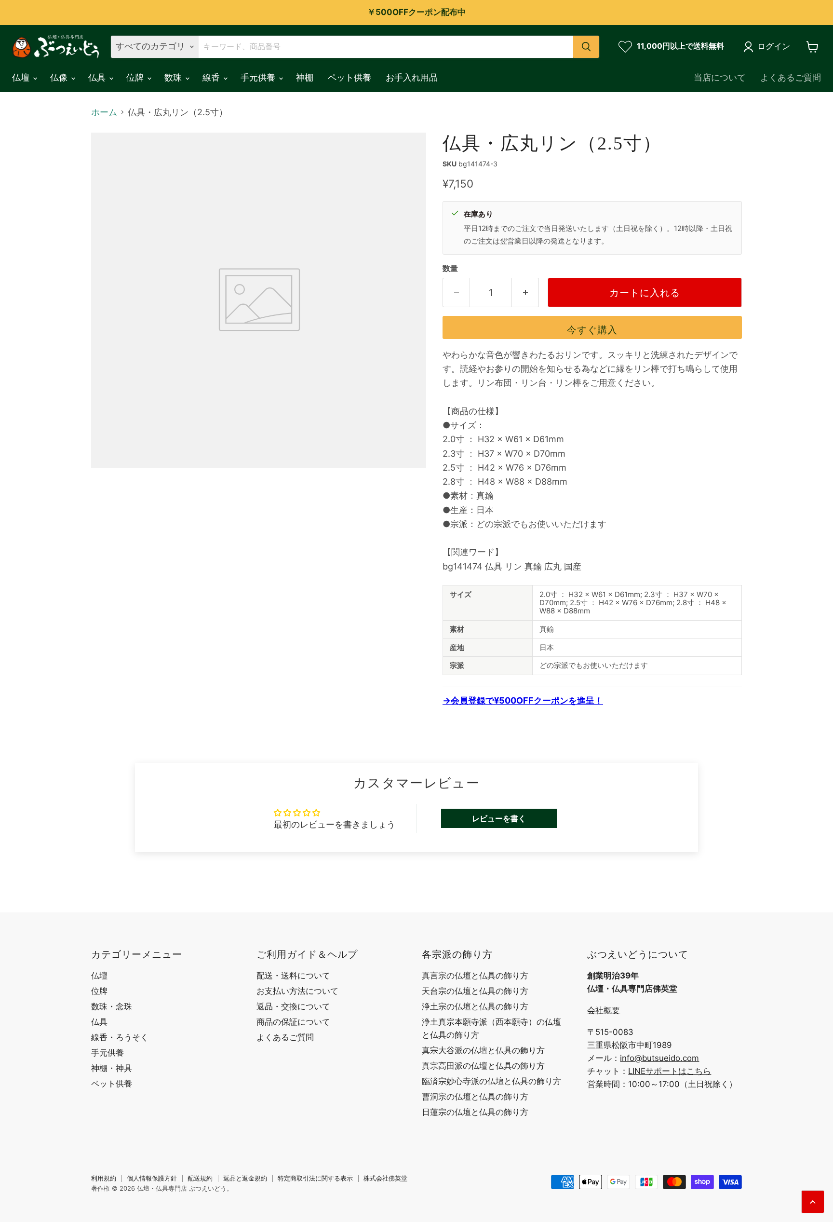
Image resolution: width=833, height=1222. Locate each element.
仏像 (60, 77)
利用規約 (103, 1178)
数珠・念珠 (111, 1006)
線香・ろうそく (119, 1037)
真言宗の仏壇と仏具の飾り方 (475, 975)
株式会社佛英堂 (385, 1178)
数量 (450, 268)
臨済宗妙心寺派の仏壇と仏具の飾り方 (491, 1081)
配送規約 (200, 1178)
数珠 (174, 77)
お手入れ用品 (412, 77)
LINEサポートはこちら (669, 1071)
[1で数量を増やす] (525, 292)
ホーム (104, 112)
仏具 (98, 77)
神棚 (304, 77)
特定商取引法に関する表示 (315, 1178)
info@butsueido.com (659, 1058)
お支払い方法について (297, 991)
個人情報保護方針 (152, 1178)
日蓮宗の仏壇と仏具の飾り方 (475, 1112)
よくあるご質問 (790, 77)
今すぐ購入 (592, 330)
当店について (720, 77)
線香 (212, 77)
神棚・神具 (111, 1068)
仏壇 (22, 77)
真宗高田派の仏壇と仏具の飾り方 (483, 1066)
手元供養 (259, 77)
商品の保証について (293, 1022)
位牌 (136, 77)
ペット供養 (349, 77)
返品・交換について (293, 1006)
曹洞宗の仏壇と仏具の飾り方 (475, 1096)
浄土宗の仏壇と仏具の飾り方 (475, 1006)
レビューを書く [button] (499, 818)
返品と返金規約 (245, 1178)
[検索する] (586, 47)
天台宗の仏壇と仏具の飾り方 (475, 991)
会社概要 (603, 1010)
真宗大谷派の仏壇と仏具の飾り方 (483, 1050)
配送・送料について (293, 975)
